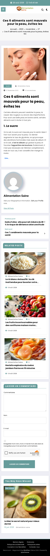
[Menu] (3, 9)
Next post (8, 229)
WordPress (27, 550)
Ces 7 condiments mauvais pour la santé (22, 233)
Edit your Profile (37, 201)
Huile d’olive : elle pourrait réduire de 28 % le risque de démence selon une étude (24, 223)
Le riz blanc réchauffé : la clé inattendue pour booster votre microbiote (21, 281)
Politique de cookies (33, 544)
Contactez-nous (34, 547)
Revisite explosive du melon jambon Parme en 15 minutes (20, 367)
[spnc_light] (47, 10)
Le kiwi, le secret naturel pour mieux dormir (21, 522)
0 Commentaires (30, 90)
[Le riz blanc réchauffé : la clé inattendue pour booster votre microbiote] (25, 263)
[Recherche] (42, 10)
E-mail (6, 428)
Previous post (10, 219)
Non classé (9, 488)
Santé (8, 86)
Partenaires (30, 542)
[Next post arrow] (44, 233)
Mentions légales (18, 542)
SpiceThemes (25, 552)
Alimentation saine (24, 86)
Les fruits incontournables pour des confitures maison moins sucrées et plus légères (21, 324)
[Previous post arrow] (44, 221)
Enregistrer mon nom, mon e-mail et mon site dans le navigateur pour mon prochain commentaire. (23, 445)
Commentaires (9, 392)
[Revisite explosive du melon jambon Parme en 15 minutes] (25, 349)
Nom (5, 415)
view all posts (9, 208)
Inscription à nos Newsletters (16, 547)
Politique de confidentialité (15, 544)
